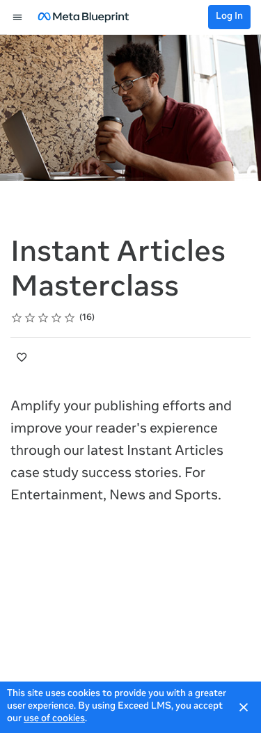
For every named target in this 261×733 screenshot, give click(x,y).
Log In (229, 17)
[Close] (243, 707)
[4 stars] (56, 318)
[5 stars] (70, 318)
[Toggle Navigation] (18, 17)
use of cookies (54, 719)
